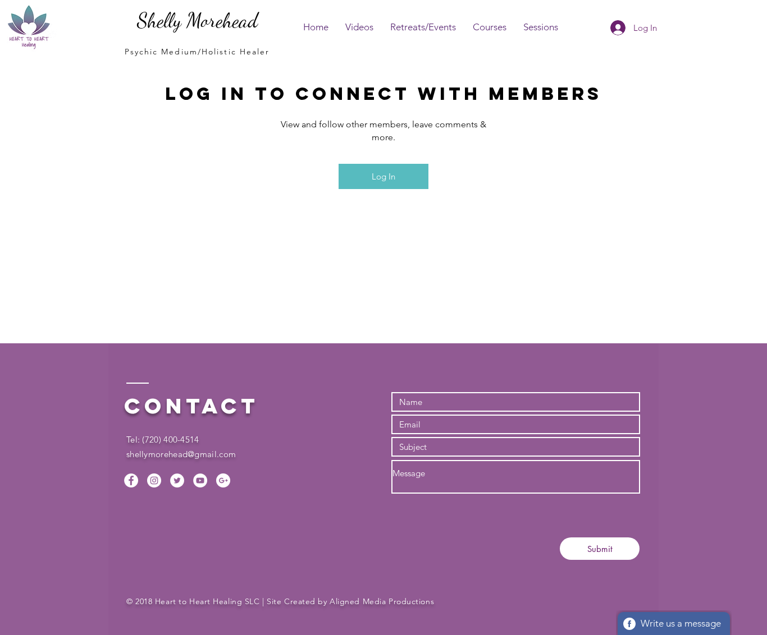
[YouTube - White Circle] (200, 480)
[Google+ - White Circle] (223, 480)
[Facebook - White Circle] (131, 480)
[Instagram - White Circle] (154, 480)
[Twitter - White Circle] (177, 480)
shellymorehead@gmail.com (181, 454)
